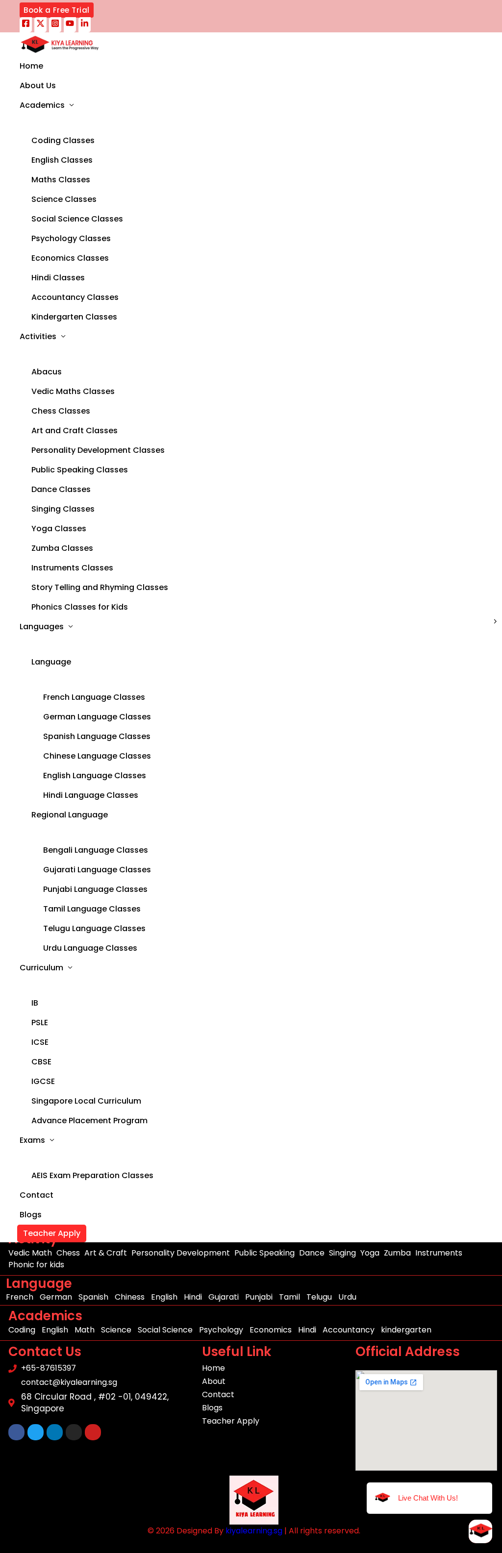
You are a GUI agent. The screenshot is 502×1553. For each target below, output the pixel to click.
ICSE (40, 1042)
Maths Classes (60, 179)
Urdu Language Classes (90, 948)
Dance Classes (61, 489)
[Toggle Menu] (121, 123)
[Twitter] (40, 24)
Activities (38, 336)
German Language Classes (97, 716)
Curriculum (41, 967)
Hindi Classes (58, 277)
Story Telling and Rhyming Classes (99, 587)
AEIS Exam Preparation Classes (92, 1175)
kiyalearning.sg (254, 1530)
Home (31, 66)
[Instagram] (55, 24)
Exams (32, 1140)
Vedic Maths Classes (73, 391)
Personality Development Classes (98, 450)
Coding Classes (63, 140)
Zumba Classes (62, 548)
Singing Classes (63, 509)
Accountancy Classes (75, 297)
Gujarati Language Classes (97, 869)
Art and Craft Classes (74, 430)
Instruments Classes (72, 567)
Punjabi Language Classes (95, 889)
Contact (36, 1195)
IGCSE (43, 1081)
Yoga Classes (58, 528)
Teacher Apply (51, 1233)
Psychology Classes (71, 238)
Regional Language (69, 814)
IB (34, 1003)
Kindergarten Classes (74, 316)
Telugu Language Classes (94, 928)
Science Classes (64, 199)
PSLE (39, 1022)
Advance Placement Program (89, 1120)
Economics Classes (70, 258)
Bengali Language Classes (95, 850)
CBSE (41, 1061)
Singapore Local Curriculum (86, 1101)
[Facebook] (26, 24)
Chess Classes (60, 411)
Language (51, 661)
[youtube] (70, 24)
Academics (42, 105)
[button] (57, 10)
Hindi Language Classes (90, 795)
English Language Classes (94, 775)
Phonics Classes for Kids (79, 607)
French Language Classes (94, 697)
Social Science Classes (77, 218)
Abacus (46, 371)
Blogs (31, 1214)
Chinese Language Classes (97, 756)
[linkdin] (84, 24)
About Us (38, 85)
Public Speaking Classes (79, 469)
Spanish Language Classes (97, 736)
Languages (42, 626)
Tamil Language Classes (92, 908)
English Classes (62, 160)
